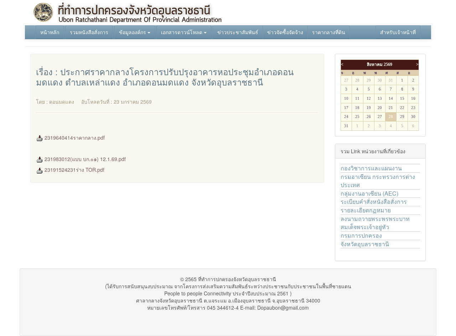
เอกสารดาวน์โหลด (182, 32)
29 (369, 80)
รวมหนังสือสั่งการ (89, 32)
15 (402, 98)
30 (380, 80)
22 (402, 108)
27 (346, 80)
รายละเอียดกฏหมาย (366, 210)
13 (380, 98)
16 (413, 98)
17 (346, 108)
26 (369, 117)
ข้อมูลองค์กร (133, 32)
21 (391, 108)
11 (357, 98)
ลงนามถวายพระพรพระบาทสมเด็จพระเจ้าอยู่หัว (375, 222)
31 (391, 80)
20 (380, 108)
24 (346, 117)
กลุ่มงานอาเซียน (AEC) (369, 193)
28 (357, 80)
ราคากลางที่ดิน (328, 32)
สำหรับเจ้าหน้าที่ (398, 32)
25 (357, 117)
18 (357, 108)
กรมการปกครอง (361, 235)
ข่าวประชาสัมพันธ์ (237, 32)
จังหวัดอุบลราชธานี (365, 244)
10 (346, 98)
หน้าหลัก (49, 32)
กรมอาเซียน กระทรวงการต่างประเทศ (378, 180)
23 (413, 108)
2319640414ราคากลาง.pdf (74, 137)
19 (369, 108)
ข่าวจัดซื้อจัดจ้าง (285, 32)
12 (369, 98)
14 (391, 98)
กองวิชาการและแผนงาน (371, 168)
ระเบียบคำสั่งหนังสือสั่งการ (374, 201)
